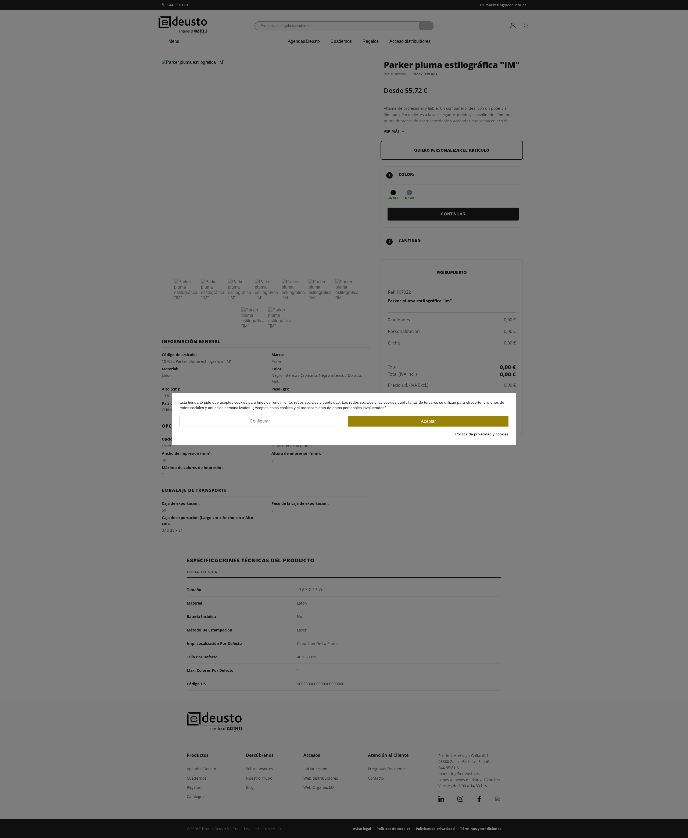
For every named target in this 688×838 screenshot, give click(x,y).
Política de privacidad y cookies (481, 434)
